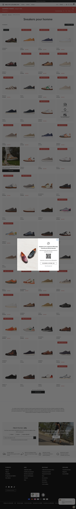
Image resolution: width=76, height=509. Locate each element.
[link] (48, 256)
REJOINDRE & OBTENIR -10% (48, 263)
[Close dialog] (57, 240)
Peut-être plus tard (48, 265)
